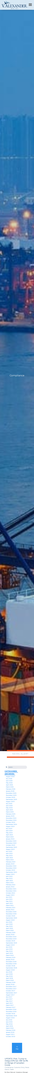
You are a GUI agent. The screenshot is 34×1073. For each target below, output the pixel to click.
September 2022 (11, 872)
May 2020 (9, 926)
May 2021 (9, 901)
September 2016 (11, 1016)
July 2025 (9, 804)
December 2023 (11, 841)
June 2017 (9, 999)
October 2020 (10, 916)
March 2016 (10, 1028)
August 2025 (10, 801)
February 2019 (10, 957)
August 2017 (10, 995)
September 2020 (11, 918)
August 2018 (10, 970)
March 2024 (10, 837)
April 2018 (9, 978)
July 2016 (9, 1020)
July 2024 (9, 829)
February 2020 (10, 933)
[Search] (6, 767)
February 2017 (10, 1007)
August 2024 (10, 826)
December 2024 (11, 818)
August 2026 (10, 777)
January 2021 (10, 910)
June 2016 (9, 1022)
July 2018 (9, 972)
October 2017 (10, 991)
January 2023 (10, 864)
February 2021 (10, 908)
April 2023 (9, 858)
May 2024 (9, 833)
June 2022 (9, 876)
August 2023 (10, 849)
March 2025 (10, 812)
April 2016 (9, 1026)
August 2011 (10, 1034)
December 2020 (11, 912)
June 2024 (9, 831)
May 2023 (9, 856)
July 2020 (9, 922)
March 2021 (10, 905)
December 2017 (11, 987)
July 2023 (9, 851)
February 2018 (10, 982)
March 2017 (10, 1005)
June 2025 (9, 806)
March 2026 (10, 787)
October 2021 (10, 893)
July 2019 (9, 947)
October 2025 (10, 797)
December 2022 (11, 866)
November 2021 (11, 891)
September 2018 (11, 968)
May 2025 (9, 808)
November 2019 (11, 939)
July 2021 (9, 897)
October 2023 (10, 845)
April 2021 (9, 903)
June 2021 (9, 899)
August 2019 (10, 945)
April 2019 (9, 953)
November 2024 (11, 820)
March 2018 (10, 980)
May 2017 (9, 1001)
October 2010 (10, 1036)
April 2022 (9, 881)
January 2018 (10, 984)
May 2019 (9, 951)
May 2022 (9, 878)
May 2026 (9, 783)
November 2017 (11, 989)
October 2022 (10, 870)
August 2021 (10, 895)
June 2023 (9, 853)
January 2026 (10, 791)
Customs (17, 1067)
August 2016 (10, 1018)
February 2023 (10, 862)
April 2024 (9, 835)
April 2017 (9, 1003)
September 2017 (11, 993)
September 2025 (11, 799)
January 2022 (10, 887)
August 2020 (10, 920)
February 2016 (10, 1030)
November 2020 (11, 914)
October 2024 (10, 822)
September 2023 (11, 847)
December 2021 (11, 889)
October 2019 (10, 941)
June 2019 (9, 949)
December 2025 (11, 793)
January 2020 (10, 935)
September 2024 (11, 824)
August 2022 (10, 874)
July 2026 (9, 779)
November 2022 (11, 868)
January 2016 (10, 1032)
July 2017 (9, 997)
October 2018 (10, 966)
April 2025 (9, 810)
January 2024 (10, 839)
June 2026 (9, 781)
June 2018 (9, 974)
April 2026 (9, 785)
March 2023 (10, 860)
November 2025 (11, 795)
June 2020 (9, 924)
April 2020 (9, 928)
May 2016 (9, 1024)
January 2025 (10, 816)
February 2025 (10, 814)
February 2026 (10, 789)
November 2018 (11, 964)
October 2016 (10, 1014)
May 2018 (9, 976)
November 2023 (11, 843)
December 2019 (11, 937)
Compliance (9, 1067)
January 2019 (10, 960)
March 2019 (10, 955)
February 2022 (10, 885)
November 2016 (11, 1012)
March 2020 (10, 930)
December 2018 (11, 962)
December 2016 (11, 1009)
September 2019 (11, 943)
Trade (12, 1069)
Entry (22, 1067)
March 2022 (10, 883)
